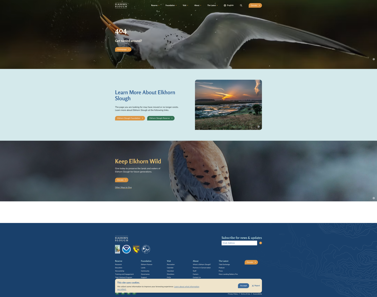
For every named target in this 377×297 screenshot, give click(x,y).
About (196, 5)
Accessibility (257, 294)
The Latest (211, 5)
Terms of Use (245, 294)
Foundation (170, 5)
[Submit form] (260, 243)
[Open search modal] (241, 5)
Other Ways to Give (123, 187)
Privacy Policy (233, 294)
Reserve (154, 5)
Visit (184, 5)
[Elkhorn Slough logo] (121, 5)
